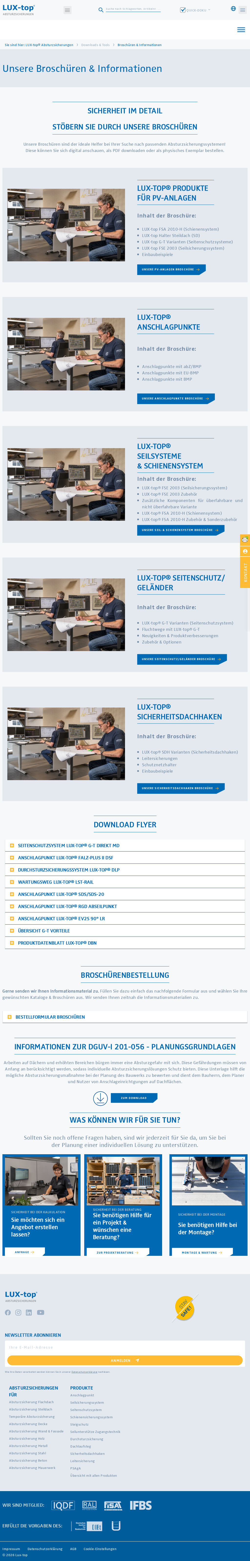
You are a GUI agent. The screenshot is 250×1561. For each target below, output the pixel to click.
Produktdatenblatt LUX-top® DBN (57, 942)
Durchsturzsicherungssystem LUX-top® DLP (69, 869)
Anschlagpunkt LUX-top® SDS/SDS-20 (61, 893)
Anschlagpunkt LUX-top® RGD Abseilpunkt (67, 906)
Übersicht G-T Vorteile (44, 930)
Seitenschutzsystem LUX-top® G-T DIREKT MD (68, 845)
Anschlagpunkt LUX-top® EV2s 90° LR (61, 918)
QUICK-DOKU (197, 10)
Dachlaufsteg (80, 1446)
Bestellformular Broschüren (50, 1016)
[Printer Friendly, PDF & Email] (245, 540)
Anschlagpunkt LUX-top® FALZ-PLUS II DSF (65, 857)
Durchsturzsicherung (87, 1439)
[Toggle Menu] (241, 29)
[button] (67, 10)
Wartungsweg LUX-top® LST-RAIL (56, 881)
